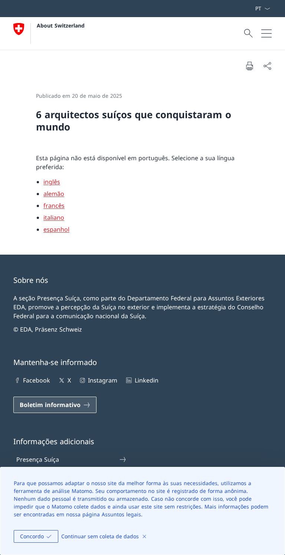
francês (54, 205)
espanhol (56, 229)
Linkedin (146, 380)
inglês (51, 182)
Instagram (102, 380)
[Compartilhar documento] (267, 66)
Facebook (36, 380)
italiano (53, 217)
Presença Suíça (37, 459)
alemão (53, 194)
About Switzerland (61, 25)
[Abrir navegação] (266, 33)
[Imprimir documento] (249, 66)
